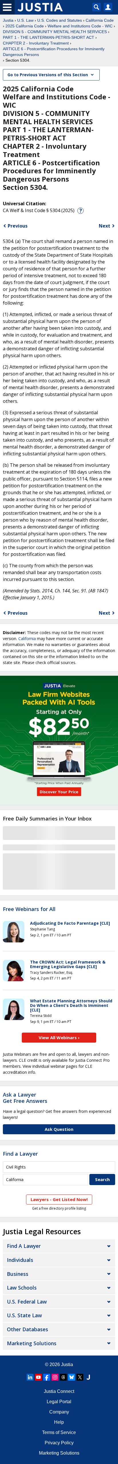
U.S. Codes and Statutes (59, 20)
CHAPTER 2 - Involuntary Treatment (36, 43)
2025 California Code (24, 26)
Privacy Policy (59, 1442)
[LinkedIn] (30, 1377)
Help (59, 1422)
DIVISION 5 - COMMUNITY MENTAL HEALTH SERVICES (55, 31)
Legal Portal (59, 1401)
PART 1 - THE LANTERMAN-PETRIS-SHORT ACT (48, 37)
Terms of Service (59, 1432)
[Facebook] (46, 1377)
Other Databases (27, 1329)
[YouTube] (38, 1377)
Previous (17, 226)
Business (17, 1273)
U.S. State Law (24, 1315)
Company (59, 1411)
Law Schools (22, 1287)
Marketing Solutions (31, 1343)
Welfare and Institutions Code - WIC (80, 26)
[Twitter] (79, 1377)
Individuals (20, 1259)
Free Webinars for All (29, 909)
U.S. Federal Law (27, 1301)
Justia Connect (59, 1391)
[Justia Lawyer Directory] (88, 1377)
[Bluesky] (71, 1377)
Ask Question (59, 1129)
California (27, 638)
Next (104, 226)
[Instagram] (55, 1377)
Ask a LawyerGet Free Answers (25, 1097)
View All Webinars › (59, 1037)
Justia (8, 20)
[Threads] (63, 1377)
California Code (100, 20)
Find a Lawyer (20, 1153)
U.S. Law (25, 20)
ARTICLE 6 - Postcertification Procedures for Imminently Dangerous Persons (54, 52)
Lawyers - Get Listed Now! (59, 1199)
